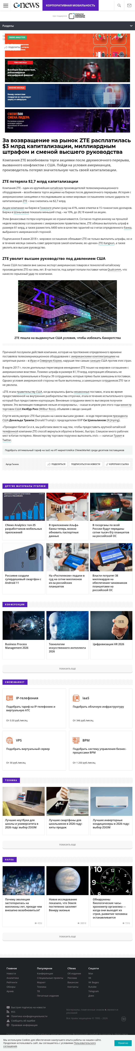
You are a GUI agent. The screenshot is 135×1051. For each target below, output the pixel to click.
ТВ (38, 991)
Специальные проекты (50, 977)
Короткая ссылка (119, 464)
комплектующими (103, 356)
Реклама (72, 977)
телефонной (10, 431)
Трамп (118, 435)
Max (90, 973)
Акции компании (13, 208)
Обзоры (11, 986)
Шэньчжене (21, 212)
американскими (81, 356)
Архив (10, 991)
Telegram (93, 991)
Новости (11, 973)
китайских (56, 188)
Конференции (45, 973)
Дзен (91, 995)
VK (89, 977)
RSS (13, 1011)
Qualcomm (114, 269)
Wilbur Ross (47, 409)
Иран (33, 360)
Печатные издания (48, 995)
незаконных (81, 392)
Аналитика (13, 977)
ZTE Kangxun (106, 243)
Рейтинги (12, 982)
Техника (41, 986)
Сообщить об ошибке (23, 1020)
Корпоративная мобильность (70, 5)
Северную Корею (51, 360)
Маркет (41, 982)
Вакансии (73, 982)
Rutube (92, 986)
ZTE (25, 201)
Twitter (6, 440)
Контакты (73, 986)
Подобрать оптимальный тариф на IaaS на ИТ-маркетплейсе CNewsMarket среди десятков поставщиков (64, 450)
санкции (95, 360)
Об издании (74, 973)
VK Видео (93, 982)
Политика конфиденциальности (29, 1016)
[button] (119, 5)
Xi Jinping (113, 420)
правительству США (29, 392)
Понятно (123, 1043)
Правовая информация (24, 1025)
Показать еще (67, 668)
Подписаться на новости (85, 464)
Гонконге (46, 208)
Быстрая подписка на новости (28, 1007)
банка (127, 227)
